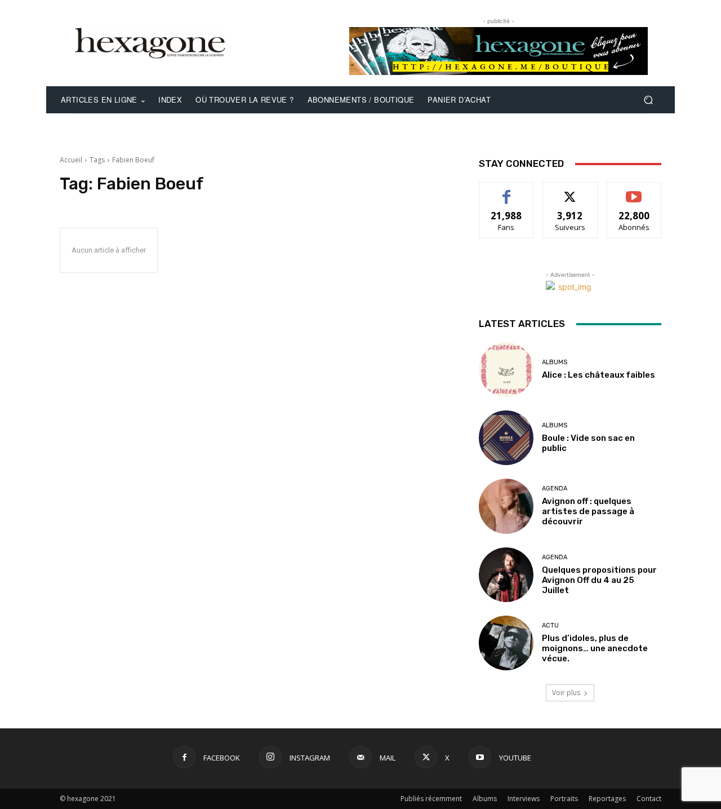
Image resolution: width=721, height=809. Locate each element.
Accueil (71, 160)
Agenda (554, 488)
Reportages (607, 798)
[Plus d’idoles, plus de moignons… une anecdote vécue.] (506, 643)
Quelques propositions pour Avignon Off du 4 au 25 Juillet (599, 580)
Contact (649, 798)
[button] (648, 100)
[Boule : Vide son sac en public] (506, 437)
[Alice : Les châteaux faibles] (506, 369)
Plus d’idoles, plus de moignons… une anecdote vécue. (595, 648)
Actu (550, 625)
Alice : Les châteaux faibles (598, 375)
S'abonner (634, 191)
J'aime (506, 191)
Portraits (564, 798)
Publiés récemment (431, 798)
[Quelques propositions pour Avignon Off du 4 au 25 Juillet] (506, 574)
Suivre (570, 191)
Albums (554, 362)
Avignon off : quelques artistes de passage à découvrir (588, 511)
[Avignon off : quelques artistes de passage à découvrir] (506, 506)
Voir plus (566, 692)
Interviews (524, 798)
